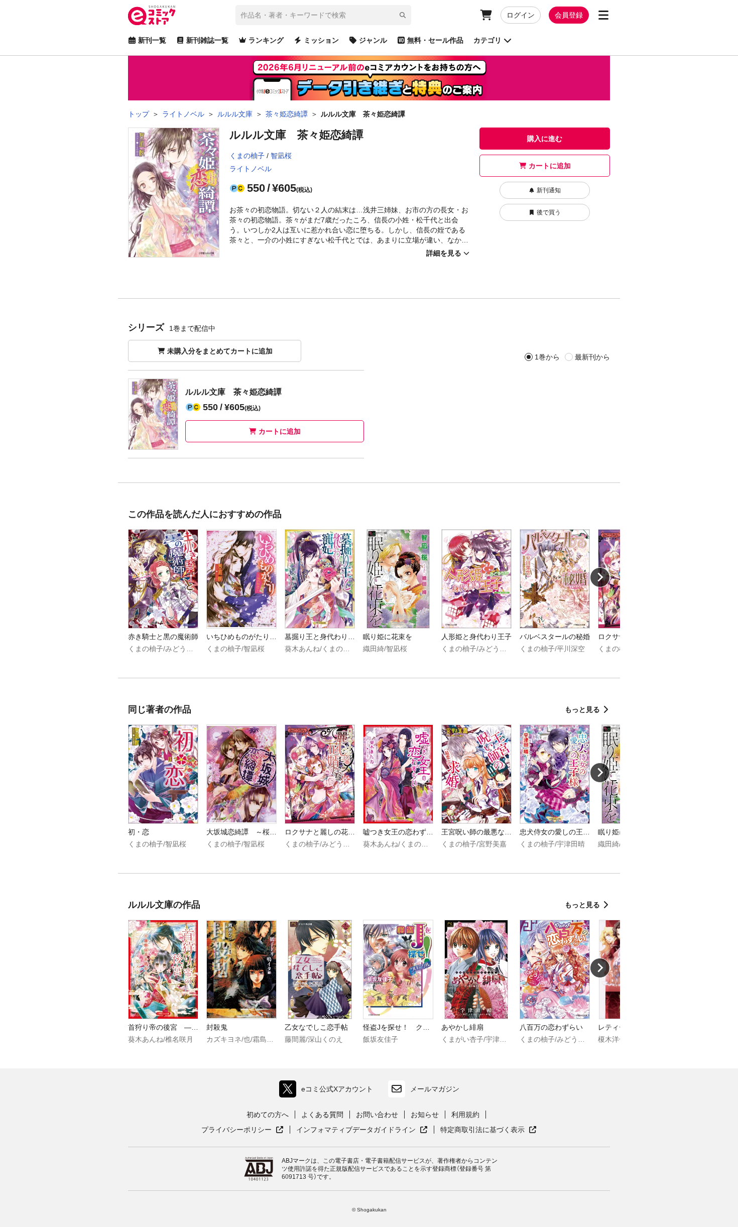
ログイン (521, 15)
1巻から (547, 357)
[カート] (486, 15)
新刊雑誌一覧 (207, 40)
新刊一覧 (152, 40)
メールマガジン (434, 1089)
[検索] (402, 15)
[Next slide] (600, 577)
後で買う (549, 212)
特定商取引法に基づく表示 (488, 1130)
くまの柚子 (247, 156)
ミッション (321, 40)
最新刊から (592, 357)
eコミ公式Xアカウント (328, 1091)
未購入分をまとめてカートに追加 (220, 351)
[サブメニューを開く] (603, 15)
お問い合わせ (377, 1115)
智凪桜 (281, 156)
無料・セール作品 (435, 40)
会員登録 (569, 15)
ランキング (266, 40)
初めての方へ (268, 1115)
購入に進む (544, 139)
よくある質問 (322, 1115)
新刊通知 (549, 190)
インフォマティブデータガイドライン (356, 1130)
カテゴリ (487, 40)
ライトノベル (250, 169)
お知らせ (425, 1115)
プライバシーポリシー (242, 1130)
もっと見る (582, 709)
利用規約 (465, 1115)
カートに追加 (550, 166)
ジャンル (373, 40)
